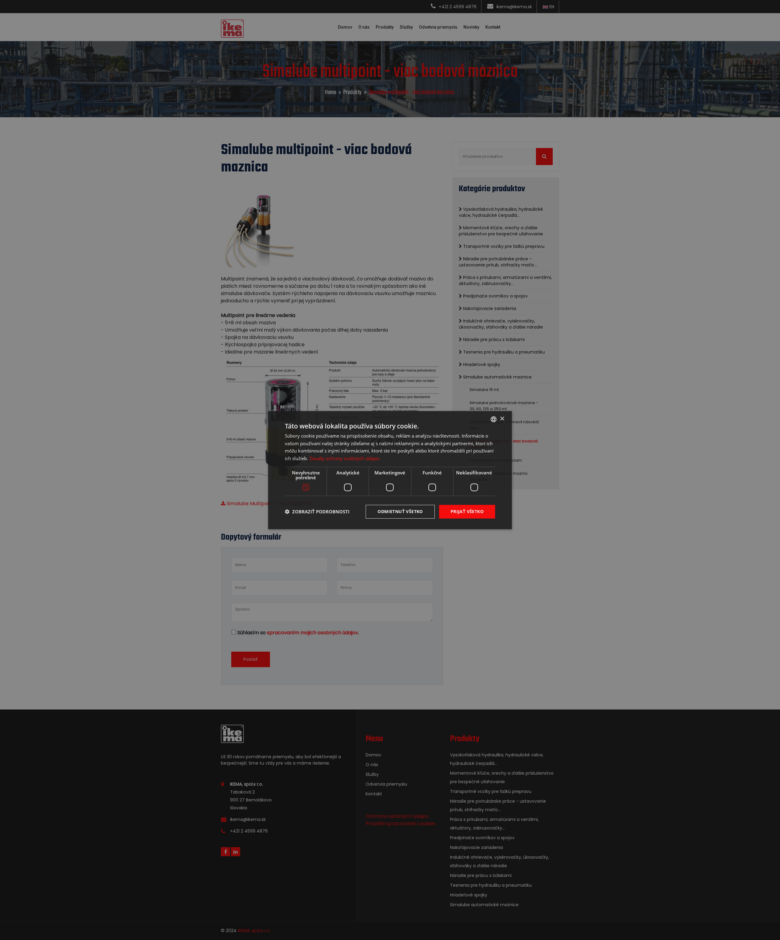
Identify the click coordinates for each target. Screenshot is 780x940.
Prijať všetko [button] (467, 511)
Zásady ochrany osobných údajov (344, 458)
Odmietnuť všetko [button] (400, 511)
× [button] (502, 419)
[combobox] (494, 419)
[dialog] (390, 470)
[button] (317, 511)
